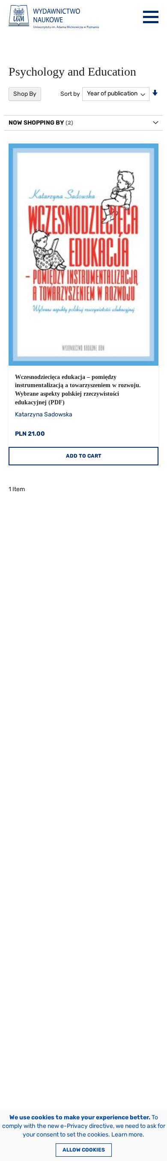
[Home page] (54, 17)
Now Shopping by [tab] (36, 122)
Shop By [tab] (24, 94)
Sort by (70, 93)
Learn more (127, 1134)
